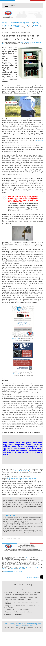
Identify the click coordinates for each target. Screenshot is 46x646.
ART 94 (4, 568)
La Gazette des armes (31, 25)
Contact (29, 625)
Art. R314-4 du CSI (9, 516)
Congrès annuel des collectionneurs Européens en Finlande (22, 606)
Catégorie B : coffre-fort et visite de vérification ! (23, 592)
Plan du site (9, 624)
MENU (12, 6)
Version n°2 (16, 374)
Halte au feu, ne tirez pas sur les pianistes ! (21, 595)
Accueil (4, 22)
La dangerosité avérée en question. (18, 599)
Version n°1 (15, 338)
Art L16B (13, 568)
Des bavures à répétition (14, 614)
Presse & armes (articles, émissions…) (20, 24)
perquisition (39, 140)
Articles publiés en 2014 (10, 27)
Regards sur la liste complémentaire (18, 612)
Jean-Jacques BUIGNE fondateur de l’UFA (21, 43)
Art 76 (28, 567)
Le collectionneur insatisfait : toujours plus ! (21, 597)
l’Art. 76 (28, 557)
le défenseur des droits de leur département (21, 478)
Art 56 (21, 567)
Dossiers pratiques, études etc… (20, 22)
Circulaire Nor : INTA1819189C (13, 572)
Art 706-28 (36, 567)
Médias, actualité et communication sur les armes (20, 23)
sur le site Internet (11, 499)
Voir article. (22, 568)
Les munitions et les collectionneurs (18, 590)
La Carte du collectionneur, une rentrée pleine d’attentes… (21, 602)
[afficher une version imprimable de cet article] (41, 578)
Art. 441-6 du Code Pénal (20, 471)
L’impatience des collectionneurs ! (17, 609)
